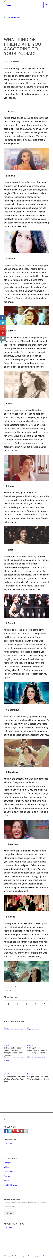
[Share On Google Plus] (3, 327)
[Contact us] (26, 1131)
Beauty (7, 1180)
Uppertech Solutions (42, 1256)
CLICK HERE (9, 1143)
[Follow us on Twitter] (10, 1131)
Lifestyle (30, 1045)
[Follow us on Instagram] (22, 1131)
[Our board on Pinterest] (18, 1131)
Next (45, 1048)
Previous (7, 1048)
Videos (6, 1167)
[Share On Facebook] (3, 317)
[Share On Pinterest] (3, 333)
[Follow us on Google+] (14, 1131)
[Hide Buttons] (1, 342)
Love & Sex (8, 1171)
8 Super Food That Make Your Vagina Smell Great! (38, 1077)
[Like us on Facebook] (6, 1131)
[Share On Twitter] (3, 322)
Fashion (7, 1176)
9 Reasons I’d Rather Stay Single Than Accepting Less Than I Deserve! (13, 1051)
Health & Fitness (10, 1184)
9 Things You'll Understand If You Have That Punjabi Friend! (37, 1050)
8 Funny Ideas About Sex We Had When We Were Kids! (14, 1079)
